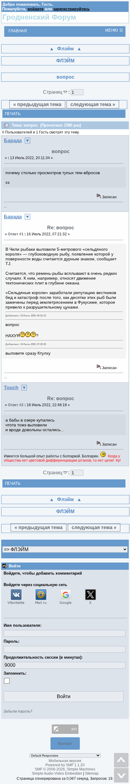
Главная (17, 31)
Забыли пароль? (18, 711)
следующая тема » (92, 104)
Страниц (53, 92)
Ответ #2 (16, 405)
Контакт (65, 743)
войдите (36, 9)
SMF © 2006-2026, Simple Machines (65, 769)
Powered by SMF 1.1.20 (65, 765)
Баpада (13, 140)
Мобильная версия (65, 761)
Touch (11, 387)
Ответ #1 (16, 234)
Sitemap (92, 773)
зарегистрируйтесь (71, 9)
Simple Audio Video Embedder (57, 773)
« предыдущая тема (37, 104)
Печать (13, 113)
